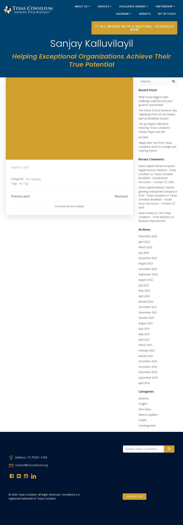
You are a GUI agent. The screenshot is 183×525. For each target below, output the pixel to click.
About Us (81, 6)
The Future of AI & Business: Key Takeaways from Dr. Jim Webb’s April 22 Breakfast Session (158, 114)
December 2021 (148, 307)
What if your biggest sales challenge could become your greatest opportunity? (155, 101)
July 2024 (144, 252)
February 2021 (147, 350)
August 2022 (146, 279)
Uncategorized (147, 425)
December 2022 (148, 269)
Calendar (122, 13)
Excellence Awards (132, 6)
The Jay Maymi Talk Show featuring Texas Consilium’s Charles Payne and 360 (154, 128)
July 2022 (144, 285)
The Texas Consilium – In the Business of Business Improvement (156, 217)
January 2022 (146, 301)
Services (103, 6)
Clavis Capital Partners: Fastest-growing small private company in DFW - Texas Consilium (158, 191)
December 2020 (148, 361)
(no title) (143, 137)
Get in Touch (167, 13)
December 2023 (148, 258)
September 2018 (148, 377)
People (143, 420)
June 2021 (144, 328)
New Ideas (145, 409)
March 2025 (145, 247)
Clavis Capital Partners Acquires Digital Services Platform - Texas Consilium (157, 170)
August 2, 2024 (19, 167)
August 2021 (146, 323)
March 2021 (145, 345)
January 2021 (146, 356)
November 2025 (148, 236)
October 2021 (146, 317)
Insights (145, 13)
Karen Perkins (146, 213)
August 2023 (146, 263)
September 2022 (148, 274)
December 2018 (148, 366)
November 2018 (148, 372)
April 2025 (144, 241)
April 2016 (144, 383)
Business (144, 398)
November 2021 (148, 312)
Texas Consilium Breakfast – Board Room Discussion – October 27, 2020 (156, 178)
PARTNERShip (164, 6)
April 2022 (144, 296)
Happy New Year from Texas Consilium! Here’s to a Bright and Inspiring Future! (157, 146)
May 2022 (144, 290)
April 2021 (144, 339)
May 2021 (144, 334)
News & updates (148, 414)
